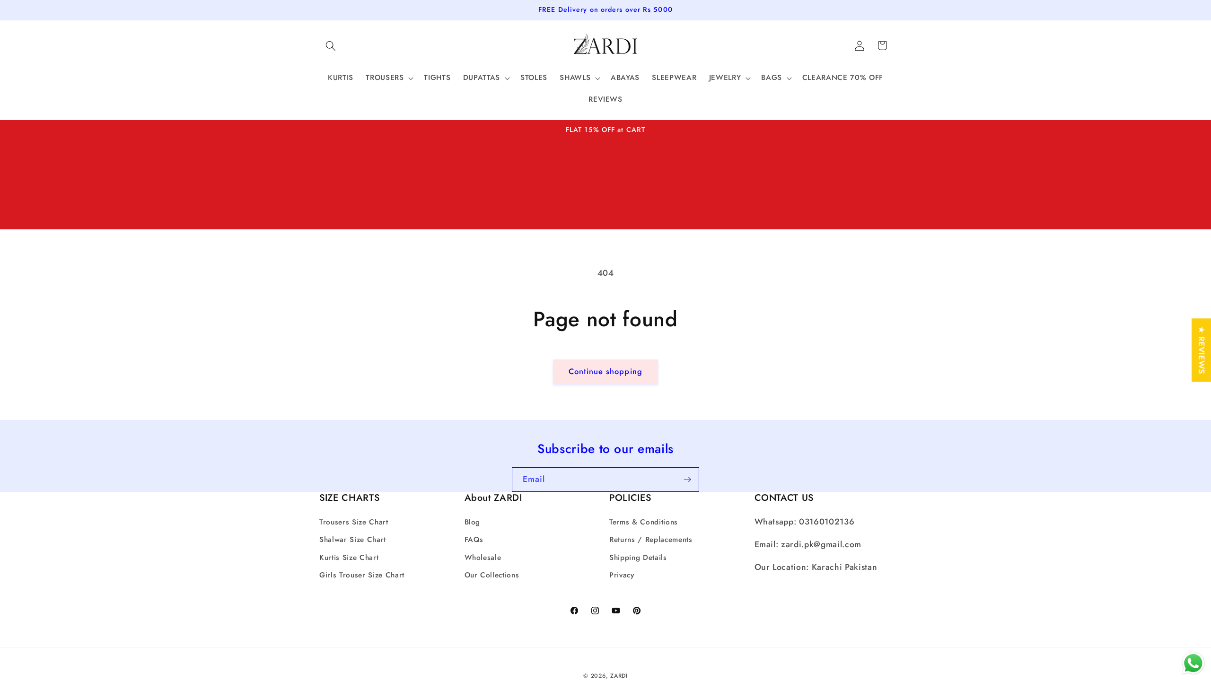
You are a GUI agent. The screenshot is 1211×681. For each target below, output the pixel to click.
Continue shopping (605, 371)
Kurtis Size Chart (348, 557)
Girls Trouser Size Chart (361, 575)
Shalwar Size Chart (352, 539)
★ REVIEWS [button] (1201, 350)
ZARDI (619, 676)
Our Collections (492, 575)
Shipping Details (638, 557)
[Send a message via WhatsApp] (1193, 663)
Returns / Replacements (651, 539)
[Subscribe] (687, 479)
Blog (473, 522)
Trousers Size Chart (353, 522)
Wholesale (483, 557)
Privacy (621, 575)
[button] (330, 45)
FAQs (474, 539)
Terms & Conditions (643, 522)
